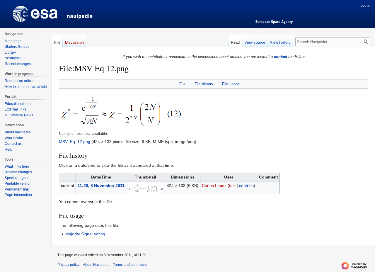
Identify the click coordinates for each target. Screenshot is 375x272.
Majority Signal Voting (85, 234)
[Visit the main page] (25, 11)
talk (232, 185)
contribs (246, 185)
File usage (231, 84)
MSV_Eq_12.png (74, 141)
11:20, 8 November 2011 (101, 185)
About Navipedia (96, 265)
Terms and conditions (130, 265)
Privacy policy (68, 265)
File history (204, 84)
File (182, 84)
